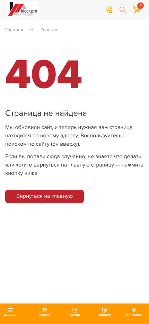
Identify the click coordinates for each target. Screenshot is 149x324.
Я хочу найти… (122, 9)
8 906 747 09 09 (108, 9)
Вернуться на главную (44, 196)
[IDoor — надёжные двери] (22, 14)
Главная (14, 30)
